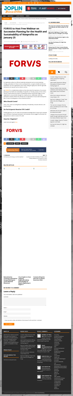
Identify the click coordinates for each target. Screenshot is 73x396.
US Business (57, 385)
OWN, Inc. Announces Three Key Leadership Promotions (44, 379)
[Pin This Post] (22, 78)
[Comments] (65, 72)
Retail (55, 375)
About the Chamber (22, 3)
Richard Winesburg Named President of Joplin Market (43, 370)
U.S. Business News (54, 22)
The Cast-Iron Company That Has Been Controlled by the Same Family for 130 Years (59, 27)
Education (56, 349)
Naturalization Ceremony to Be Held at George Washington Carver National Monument (10, 280)
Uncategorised (57, 382)
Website (5, 316)
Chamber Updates (58, 340)
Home (4, 16)
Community (56, 342)
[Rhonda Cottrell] (39, 336)
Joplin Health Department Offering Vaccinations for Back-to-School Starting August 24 (58, 84)
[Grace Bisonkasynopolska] (39, 347)
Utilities (55, 387)
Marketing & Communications (60, 366)
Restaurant (56, 373)
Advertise (5, 3)
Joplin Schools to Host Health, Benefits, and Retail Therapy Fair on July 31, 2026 (44, 350)
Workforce (56, 388)
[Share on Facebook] (6, 78)
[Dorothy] (39, 358)
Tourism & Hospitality (58, 379)
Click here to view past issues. (10, 359)
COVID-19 (56, 345)
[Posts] (52, 72)
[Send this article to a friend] (28, 78)
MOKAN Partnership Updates (60, 367)
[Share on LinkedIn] (17, 78)
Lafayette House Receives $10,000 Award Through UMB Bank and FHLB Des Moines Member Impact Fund (59, 116)
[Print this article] (33, 78)
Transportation (57, 381)
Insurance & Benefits (58, 361)
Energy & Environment (59, 351)
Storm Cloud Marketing (39, 392)
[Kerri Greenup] (39, 377)
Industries (10, 16)
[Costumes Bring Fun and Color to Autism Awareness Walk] (40, 222)
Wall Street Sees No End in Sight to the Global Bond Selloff (59, 38)
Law (55, 363)
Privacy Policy (8, 350)
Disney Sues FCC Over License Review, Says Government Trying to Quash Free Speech (59, 49)
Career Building (57, 339)
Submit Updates (12, 3)
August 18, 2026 (52, 30)
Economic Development (59, 348)
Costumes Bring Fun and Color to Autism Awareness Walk (39, 278)
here (16, 122)
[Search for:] (62, 18)
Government (57, 355)
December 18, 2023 (10, 41)
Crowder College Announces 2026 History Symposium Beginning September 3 (58, 78)
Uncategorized (57, 384)
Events (27, 16)
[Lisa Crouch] (39, 368)
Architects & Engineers (59, 336)
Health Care (56, 357)
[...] (4, 345)
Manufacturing (57, 364)
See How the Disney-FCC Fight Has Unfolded (57, 43)
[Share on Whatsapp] (38, 78)
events (17, 143)
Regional (56, 372)
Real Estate (56, 370)
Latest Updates (20, 16)
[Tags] (59, 72)
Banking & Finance (58, 337)
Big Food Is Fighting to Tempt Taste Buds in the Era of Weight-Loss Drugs (58, 32)
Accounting (24, 41)
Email (5, 312)
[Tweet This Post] (11, 78)
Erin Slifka (18, 41)
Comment (6, 296)
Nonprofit (33, 41)
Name (5, 307)
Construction (57, 343)
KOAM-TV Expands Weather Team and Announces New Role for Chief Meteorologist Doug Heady (44, 359)
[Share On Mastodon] (44, 78)
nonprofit (24, 143)
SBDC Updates (57, 376)
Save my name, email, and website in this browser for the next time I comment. (23, 320)
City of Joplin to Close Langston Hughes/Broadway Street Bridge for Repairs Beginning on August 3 (24, 280)
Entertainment (57, 352)
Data (55, 346)
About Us (6, 331)
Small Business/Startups (59, 378)
